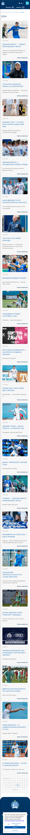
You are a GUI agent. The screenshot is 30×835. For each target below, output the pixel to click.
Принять (15, 827)
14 (26, 778)
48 (6, 787)
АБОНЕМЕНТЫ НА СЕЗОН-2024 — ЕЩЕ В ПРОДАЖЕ (14, 535)
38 (5, 785)
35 (24, 783)
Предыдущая (6, 778)
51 (12, 787)
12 (22, 778)
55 (22, 787)
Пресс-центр (10, 12)
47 (27, 785)
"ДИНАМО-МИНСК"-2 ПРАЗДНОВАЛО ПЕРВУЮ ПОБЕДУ (15, 163)
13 (24, 778)
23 (22, 780)
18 (10, 780)
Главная (3, 12)
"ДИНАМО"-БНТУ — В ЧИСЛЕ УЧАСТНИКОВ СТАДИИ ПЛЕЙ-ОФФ (13, 124)
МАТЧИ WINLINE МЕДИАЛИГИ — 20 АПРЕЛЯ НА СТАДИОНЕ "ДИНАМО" (14, 352)
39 (7, 785)
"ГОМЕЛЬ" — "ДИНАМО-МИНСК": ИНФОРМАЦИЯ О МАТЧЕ (14, 499)
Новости (18, 12)
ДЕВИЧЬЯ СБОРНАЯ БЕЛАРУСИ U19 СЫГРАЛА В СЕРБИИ (13, 690)
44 (20, 785)
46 (24, 785)
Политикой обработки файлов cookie (14, 820)
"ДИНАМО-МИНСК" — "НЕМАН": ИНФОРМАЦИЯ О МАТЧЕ (14, 45)
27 (6, 783)
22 (19, 780)
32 (17, 783)
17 (8, 780)
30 (12, 783)
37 (3, 785)
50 (10, 787)
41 (12, 785)
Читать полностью (22, 58)
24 (24, 780)
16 (6, 780)
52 (15, 787)
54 (19, 787)
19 (12, 780)
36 (26, 783)
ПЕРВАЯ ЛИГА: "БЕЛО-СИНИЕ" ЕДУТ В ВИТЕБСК (13, 389)
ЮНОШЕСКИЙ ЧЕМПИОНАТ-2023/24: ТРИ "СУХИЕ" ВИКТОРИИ (12, 574)
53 (17, 787)
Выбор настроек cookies (16, 824)
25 (26, 780)
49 (8, 787)
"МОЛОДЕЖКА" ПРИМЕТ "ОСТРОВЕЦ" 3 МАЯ (11, 315)
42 (14, 785)
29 (10, 783)
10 (17, 778)
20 (15, 780)
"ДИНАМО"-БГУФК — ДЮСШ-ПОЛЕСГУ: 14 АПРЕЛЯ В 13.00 (13, 427)
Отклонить (15, 830)
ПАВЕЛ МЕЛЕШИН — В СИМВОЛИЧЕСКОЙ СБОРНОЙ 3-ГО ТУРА (14, 727)
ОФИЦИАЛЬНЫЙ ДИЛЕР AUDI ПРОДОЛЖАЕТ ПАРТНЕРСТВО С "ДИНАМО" (14, 652)
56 (24, 787)
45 (22, 785)
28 (8, 783)
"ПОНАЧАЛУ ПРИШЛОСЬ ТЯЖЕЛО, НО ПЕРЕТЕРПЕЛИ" (12, 85)
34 (22, 783)
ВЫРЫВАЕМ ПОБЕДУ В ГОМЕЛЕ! (14, 278)
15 (3, 780)
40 (10, 785)
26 (3, 783)
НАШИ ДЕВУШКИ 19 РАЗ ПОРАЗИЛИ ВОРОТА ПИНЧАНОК (14, 201)
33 (19, 783)
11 (19, 778)
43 (17, 785)
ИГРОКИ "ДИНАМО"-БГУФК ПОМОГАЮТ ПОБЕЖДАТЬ (12, 614)
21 (17, 780)
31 (15, 783)
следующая (15, 789)
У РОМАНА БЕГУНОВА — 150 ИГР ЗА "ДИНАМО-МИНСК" (14, 764)
